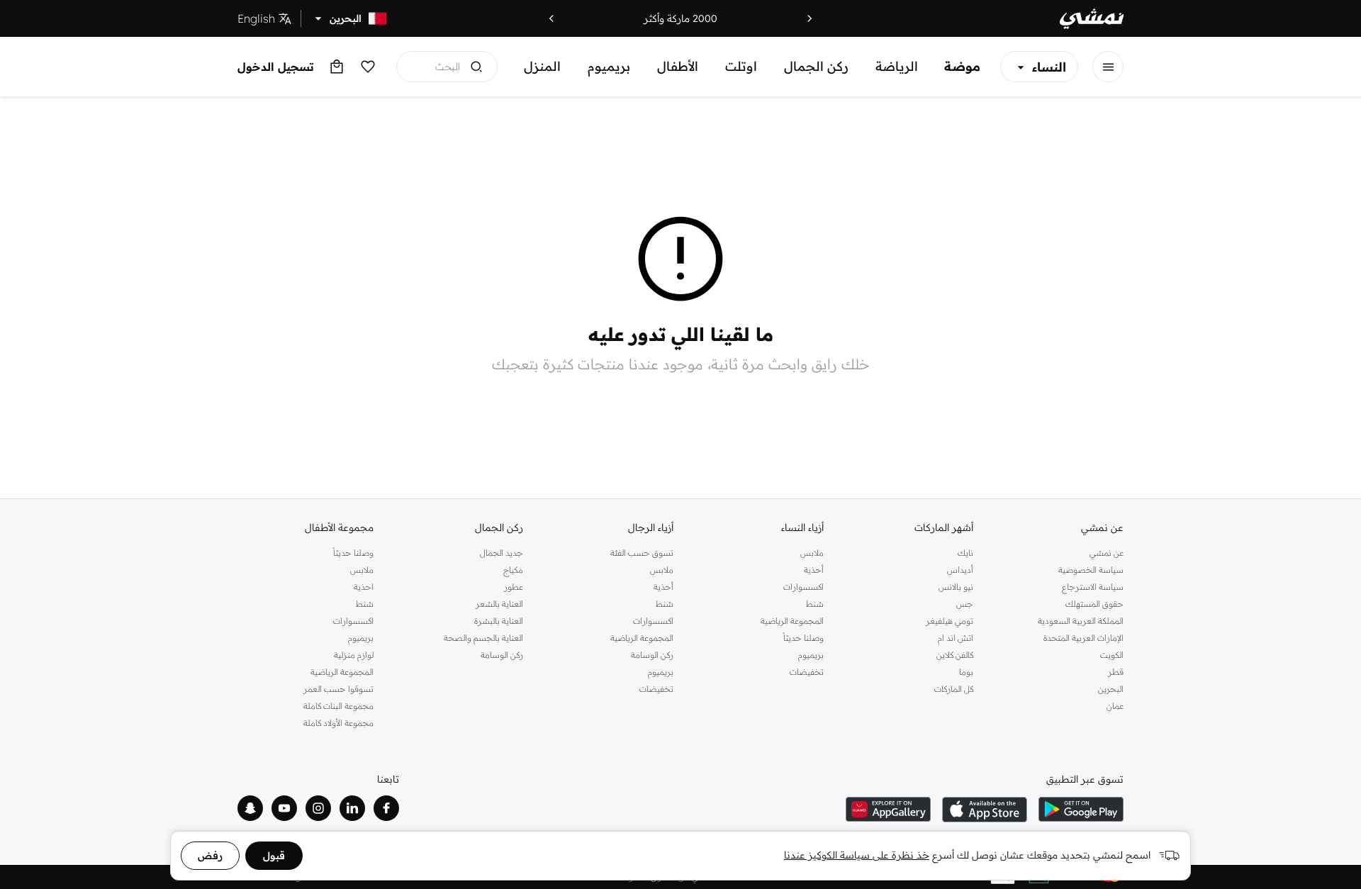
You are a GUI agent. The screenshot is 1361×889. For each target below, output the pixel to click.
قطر (1116, 671)
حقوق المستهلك (1094, 603)
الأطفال (677, 66)
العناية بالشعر (499, 603)
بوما (966, 671)
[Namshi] (1092, 19)
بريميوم (609, 66)
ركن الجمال (816, 66)
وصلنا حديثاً (803, 637)
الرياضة (896, 66)
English (256, 18)
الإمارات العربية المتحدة (1083, 637)
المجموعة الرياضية (792, 620)
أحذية (814, 569)
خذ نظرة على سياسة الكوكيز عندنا (856, 855)
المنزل (542, 66)
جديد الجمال (501, 552)
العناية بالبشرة (498, 620)
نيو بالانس (956, 586)
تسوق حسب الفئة (641, 552)
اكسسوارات (803, 586)
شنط (815, 603)
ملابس (812, 552)
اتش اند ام (955, 637)
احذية (364, 586)
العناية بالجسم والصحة (483, 637)
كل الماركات (953, 688)
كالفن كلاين (954, 654)
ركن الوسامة (652, 654)
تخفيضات (807, 671)
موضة (962, 66)
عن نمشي (1107, 552)
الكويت (1112, 654)
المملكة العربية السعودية (1081, 620)
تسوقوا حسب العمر (338, 688)
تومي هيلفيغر (949, 620)
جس (964, 603)
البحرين (1111, 688)
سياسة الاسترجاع (1093, 586)
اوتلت (741, 66)
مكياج (513, 569)
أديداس (960, 569)
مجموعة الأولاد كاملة (338, 722)
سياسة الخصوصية (1091, 569)
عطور (513, 586)
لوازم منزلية (354, 654)
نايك (965, 552)
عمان (1115, 705)
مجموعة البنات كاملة (338, 705)
